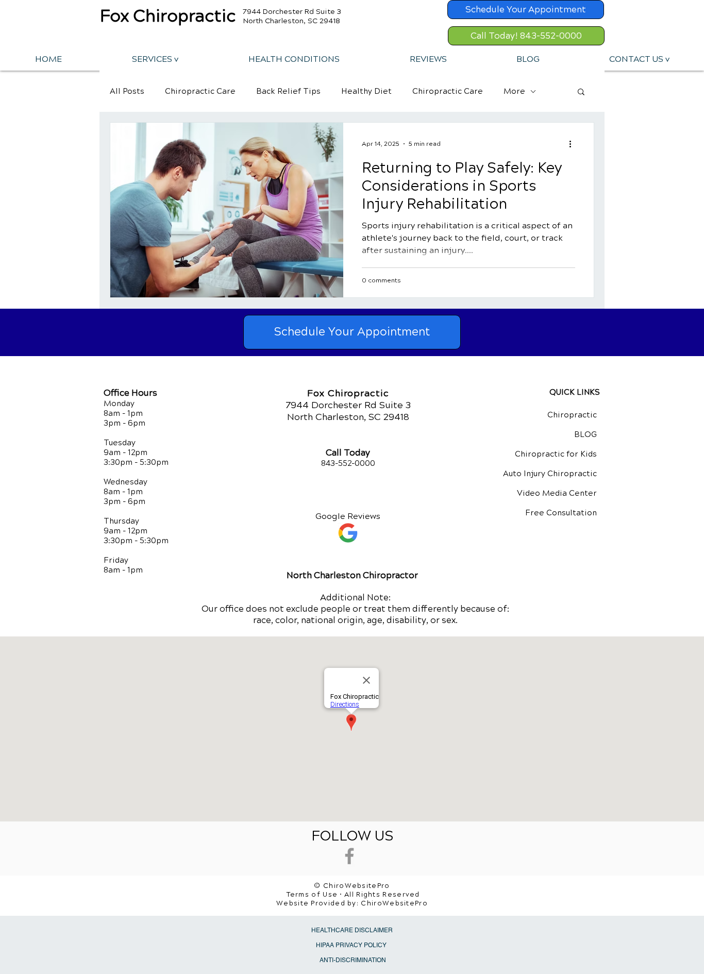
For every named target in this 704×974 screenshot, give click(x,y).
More (514, 91)
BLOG (585, 434)
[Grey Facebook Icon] (349, 856)
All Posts (127, 91)
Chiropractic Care (200, 91)
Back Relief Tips (288, 91)
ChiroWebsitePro (394, 903)
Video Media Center (557, 493)
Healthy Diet (366, 91)
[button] (154, 59)
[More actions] (573, 144)
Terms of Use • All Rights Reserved (353, 895)
